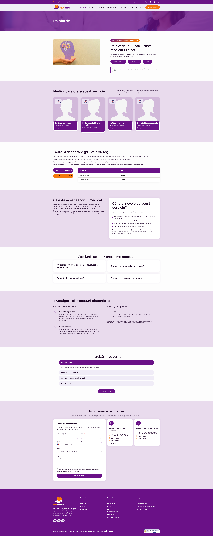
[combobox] (58, 444)
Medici (120, 7)
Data (81, 441)
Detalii (59, 456)
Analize (91, 7)
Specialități (82, 7)
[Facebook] (150, 1)
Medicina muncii (111, 7)
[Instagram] (158, 1)
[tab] (63, 170)
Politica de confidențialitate (78, 469)
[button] (106, 362)
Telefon (59, 441)
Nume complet (61, 434)
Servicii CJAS (127, 7)
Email (82, 434)
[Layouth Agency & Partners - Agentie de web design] (110, 531)
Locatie (59, 448)
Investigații (100, 7)
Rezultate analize (137, 7)
